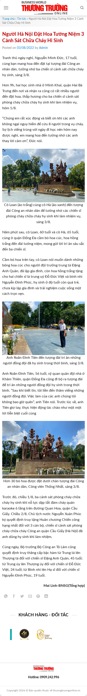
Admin (43, 48)
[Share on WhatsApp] (6, 597)
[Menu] (6, 7)
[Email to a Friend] (30, 597)
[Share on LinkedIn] (46, 597)
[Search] (82, 8)
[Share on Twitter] (22, 597)
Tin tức (21, 19)
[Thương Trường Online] (44, 8)
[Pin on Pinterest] (38, 597)
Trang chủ (8, 19)
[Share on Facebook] (14, 597)
